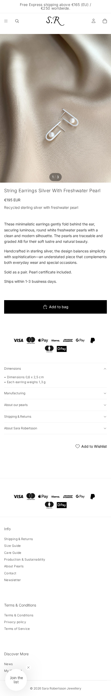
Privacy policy (15, 622)
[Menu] (6, 21)
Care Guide (12, 553)
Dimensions (12, 368)
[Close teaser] (28, 667)
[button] (16, 680)
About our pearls (16, 405)
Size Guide (12, 546)
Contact (10, 573)
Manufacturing (14, 393)
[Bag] (104, 21)
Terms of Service (17, 629)
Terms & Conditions (18, 615)
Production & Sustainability (24, 559)
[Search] (17, 21)
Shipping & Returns (17, 416)
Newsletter (12, 580)
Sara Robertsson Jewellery (61, 688)
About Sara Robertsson (20, 428)
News (8, 664)
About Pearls (13, 566)
